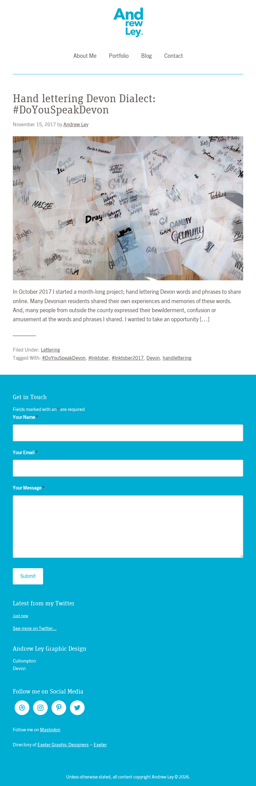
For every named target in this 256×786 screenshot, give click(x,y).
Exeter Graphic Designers (63, 745)
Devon (153, 358)
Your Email (25, 452)
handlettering (177, 358)
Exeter (100, 745)
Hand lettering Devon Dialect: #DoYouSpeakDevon (84, 104)
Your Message (28, 488)
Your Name (25, 417)
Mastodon (50, 730)
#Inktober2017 (128, 358)
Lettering (50, 350)
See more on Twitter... (35, 628)
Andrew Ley (128, 22)
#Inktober (98, 358)
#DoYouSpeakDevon (64, 358)
